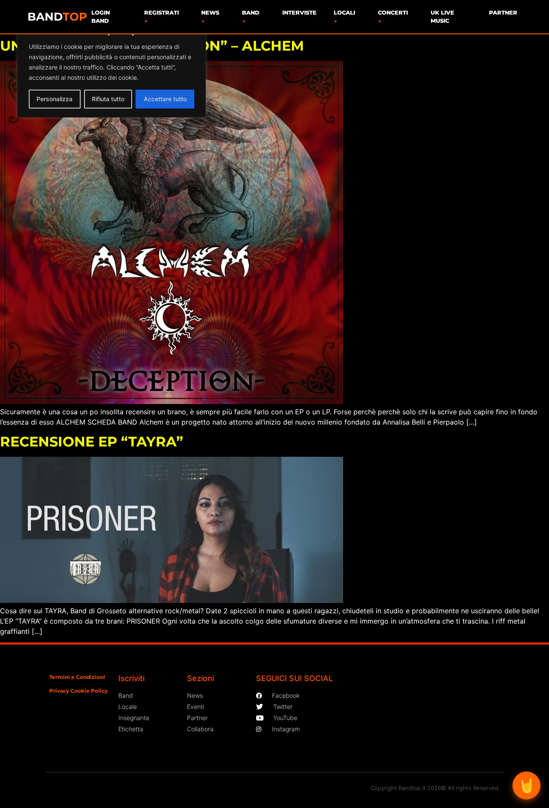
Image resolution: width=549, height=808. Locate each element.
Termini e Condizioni (77, 677)
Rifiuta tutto (108, 99)
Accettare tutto (165, 99)
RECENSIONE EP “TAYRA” (91, 441)
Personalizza (54, 99)
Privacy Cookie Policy (78, 690)
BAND (57, 17)
